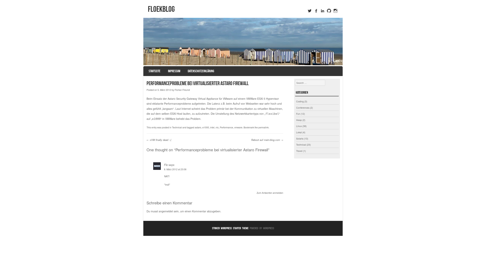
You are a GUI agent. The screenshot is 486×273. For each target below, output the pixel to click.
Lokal (299, 132)
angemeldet (166, 211)
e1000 (205, 127)
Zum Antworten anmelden (270, 192)
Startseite (154, 71)
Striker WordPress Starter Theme (230, 228)
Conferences (302, 107)
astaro (198, 127)
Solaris (299, 138)
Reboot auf (257, 140)
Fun (298, 113)
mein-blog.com (272, 140)
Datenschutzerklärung (201, 71)
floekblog (161, 9)
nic (217, 127)
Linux (299, 126)
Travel (299, 150)
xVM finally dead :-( (159, 140)
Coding (300, 101)
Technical (177, 127)
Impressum (174, 71)
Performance (226, 127)
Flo (166, 165)
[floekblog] (243, 41)
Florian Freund (182, 89)
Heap (299, 120)
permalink (263, 127)
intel (212, 127)
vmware (238, 127)
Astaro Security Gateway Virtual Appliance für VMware (200, 98)
